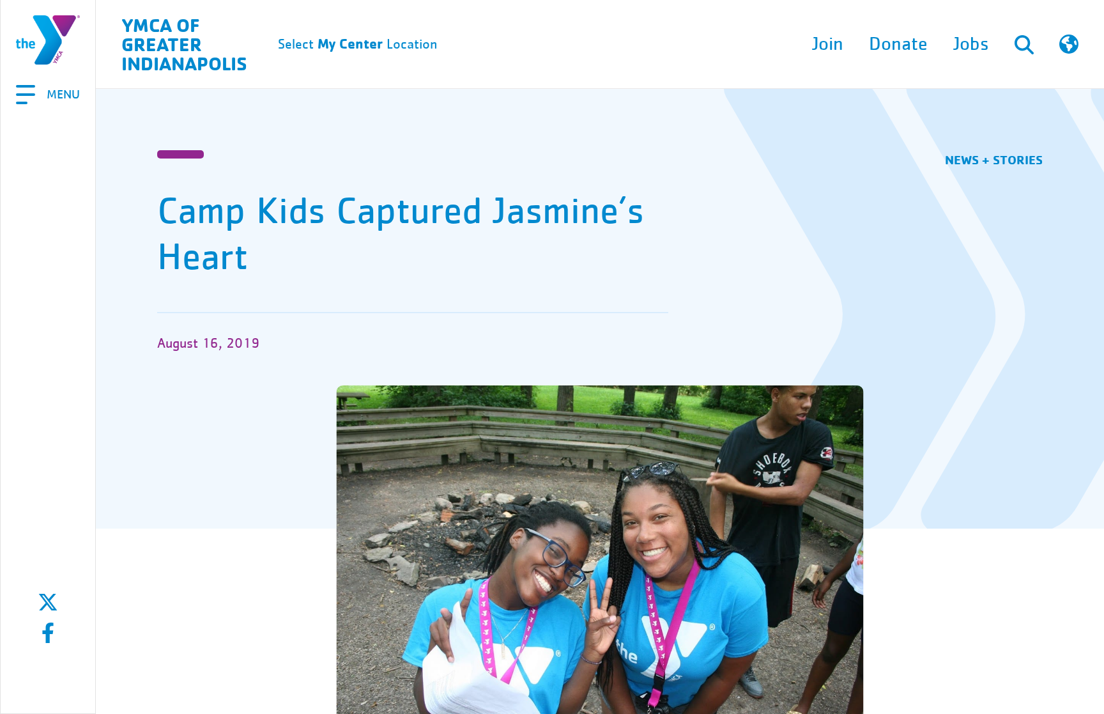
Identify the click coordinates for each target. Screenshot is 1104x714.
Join (827, 44)
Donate (898, 44)
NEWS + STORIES (994, 159)
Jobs (971, 44)
